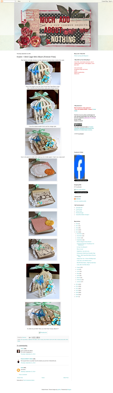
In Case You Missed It (82, 247)
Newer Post (20, 377)
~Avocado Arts (78, 207)
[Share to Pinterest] (39, 337)
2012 (77, 286)
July (78, 269)
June (78, 271)
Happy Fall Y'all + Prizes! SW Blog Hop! (86, 258)
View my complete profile (80, 201)
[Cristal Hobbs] (79, 178)
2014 (77, 232)
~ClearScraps (78, 209)
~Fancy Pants (78, 211)
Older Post (65, 377)
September (80, 240)
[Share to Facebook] (37, 337)
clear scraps (40, 339)
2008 (77, 294)
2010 (77, 290)
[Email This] (32, 337)
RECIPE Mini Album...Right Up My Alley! (86, 262)
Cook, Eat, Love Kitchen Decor (84, 260)
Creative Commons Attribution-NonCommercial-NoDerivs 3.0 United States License (84, 128)
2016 (77, 227)
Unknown (78, 198)
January (79, 281)
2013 (77, 284)
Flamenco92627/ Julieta (27, 358)
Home (43, 377)
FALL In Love (80, 249)
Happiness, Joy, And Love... (83, 251)
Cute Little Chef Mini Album (83, 264)
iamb (22, 367)
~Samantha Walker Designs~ (82, 214)
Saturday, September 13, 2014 (28, 371)
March (78, 277)
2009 (77, 292)
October (79, 237)
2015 (77, 229)
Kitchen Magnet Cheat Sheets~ (84, 241)
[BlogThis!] (34, 337)
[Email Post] (29, 337)
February (79, 279)
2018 (77, 223)
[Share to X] (36, 337)
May (78, 273)
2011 (77, 288)
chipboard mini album (32, 339)
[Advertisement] (87, 91)
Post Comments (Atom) (28, 380)
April (78, 275)
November (79, 235)
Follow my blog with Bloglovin (81, 55)
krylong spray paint (61, 339)
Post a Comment (23, 374)
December (79, 233)
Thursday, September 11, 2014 (28, 354)
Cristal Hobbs (77, 154)
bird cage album (24, 339)
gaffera (59, 389)
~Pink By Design (79, 212)
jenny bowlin (46, 339)
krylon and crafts (53, 339)
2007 (77, 296)
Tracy (22, 348)
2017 (77, 225)
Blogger (69, 389)
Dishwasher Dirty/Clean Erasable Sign (86, 253)
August (79, 267)
